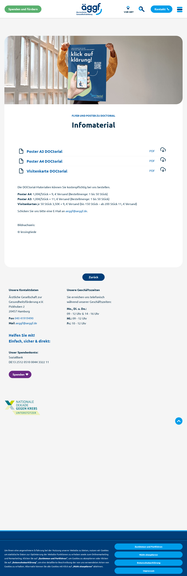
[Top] (178, 421)
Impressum (148, 570)
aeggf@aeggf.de (76, 211)
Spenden (19, 374)
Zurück (93, 277)
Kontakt (160, 9)
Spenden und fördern (23, 9)
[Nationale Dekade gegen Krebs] (22, 418)
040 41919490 (24, 318)
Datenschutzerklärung (148, 562)
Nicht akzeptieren (148, 554)
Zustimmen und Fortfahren (148, 546)
